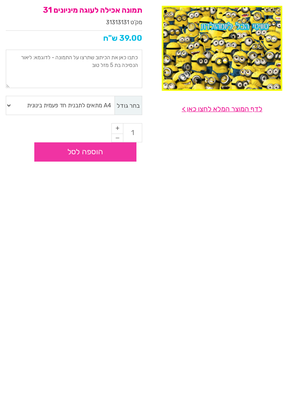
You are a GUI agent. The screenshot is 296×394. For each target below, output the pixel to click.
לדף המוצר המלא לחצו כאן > (222, 109)
